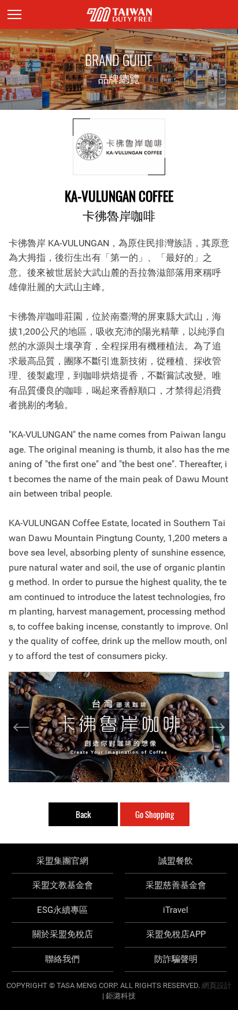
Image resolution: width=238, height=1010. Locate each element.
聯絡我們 (62, 959)
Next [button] (216, 727)
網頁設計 (217, 985)
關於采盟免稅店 (62, 934)
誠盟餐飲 (175, 861)
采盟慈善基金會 (176, 885)
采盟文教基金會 (62, 885)
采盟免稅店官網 (119, 14)
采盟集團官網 (62, 861)
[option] (119, 727)
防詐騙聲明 (176, 959)
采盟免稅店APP (176, 934)
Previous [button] (22, 727)
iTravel (175, 910)
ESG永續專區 (62, 910)
